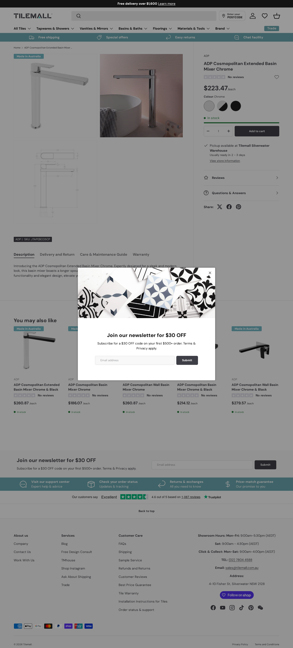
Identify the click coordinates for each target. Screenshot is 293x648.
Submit (187, 360)
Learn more (166, 4)
